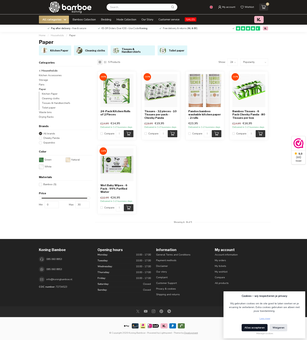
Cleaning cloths (51, 98)
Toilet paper (49, 107)
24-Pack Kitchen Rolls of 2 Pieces (115, 113)
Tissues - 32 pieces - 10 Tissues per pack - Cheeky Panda (160, 114)
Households (57, 35)
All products (222, 283)
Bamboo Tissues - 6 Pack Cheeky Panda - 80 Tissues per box (248, 114)
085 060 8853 (54, 259)
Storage (43, 80)
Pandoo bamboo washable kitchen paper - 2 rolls (204, 114)
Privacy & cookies (166, 288)
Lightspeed (166, 332)
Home (42, 35)
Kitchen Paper (50, 94)
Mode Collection (126, 19)
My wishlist (221, 271)
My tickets (220, 266)
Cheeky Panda (51, 138)
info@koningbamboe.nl (59, 279)
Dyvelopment (191, 332)
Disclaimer (162, 266)
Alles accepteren (254, 327)
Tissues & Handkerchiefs (56, 103)
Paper (72, 35)
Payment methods (166, 260)
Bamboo (49, 184)
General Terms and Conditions (173, 254)
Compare (109, 133)
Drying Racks (46, 117)
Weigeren (278, 327)
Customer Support (166, 283)
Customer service (169, 19)
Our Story (147, 19)
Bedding (106, 19)
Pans (41, 84)
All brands (49, 133)
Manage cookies (264, 333)
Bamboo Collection (84, 19)
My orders (220, 260)
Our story (161, 271)
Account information (226, 254)
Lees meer (265, 318)
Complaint (162, 277)
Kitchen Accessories (50, 75)
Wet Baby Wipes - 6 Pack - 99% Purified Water (113, 189)
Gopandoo (49, 142)
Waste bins (45, 112)
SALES (190, 19)
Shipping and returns (168, 294)
